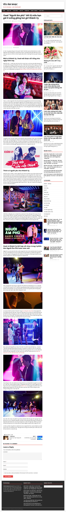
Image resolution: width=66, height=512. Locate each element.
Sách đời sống (47, 203)
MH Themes (21, 509)
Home (4, 10)
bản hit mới (24, 385)
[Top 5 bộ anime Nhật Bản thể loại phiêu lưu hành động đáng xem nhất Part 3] (46, 249)
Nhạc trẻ (9, 10)
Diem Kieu (15, 21)
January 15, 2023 (8, 21)
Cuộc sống (15, 10)
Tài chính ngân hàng (48, 209)
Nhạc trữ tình (46, 198)
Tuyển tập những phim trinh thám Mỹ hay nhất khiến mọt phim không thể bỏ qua (53, 86)
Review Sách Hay (47, 201)
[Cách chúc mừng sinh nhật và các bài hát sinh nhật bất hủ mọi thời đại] (53, 109)
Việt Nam (46, 216)
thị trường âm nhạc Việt (27, 311)
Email (4, 465)
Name (4, 461)
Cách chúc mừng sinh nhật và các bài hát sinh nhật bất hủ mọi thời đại (53, 113)
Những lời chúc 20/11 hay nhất (52, 61)
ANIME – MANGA (34, 10)
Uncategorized (47, 214)
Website (5, 469)
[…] (50, 43)
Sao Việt (45, 207)
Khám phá (27, 10)
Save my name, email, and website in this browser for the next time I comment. (21, 473)
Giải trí (21, 10)
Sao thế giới (46, 205)
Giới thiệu (41, 10)
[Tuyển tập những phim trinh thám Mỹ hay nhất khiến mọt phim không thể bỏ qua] (53, 82)
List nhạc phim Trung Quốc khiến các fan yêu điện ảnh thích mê (53, 138)
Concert (45, 185)
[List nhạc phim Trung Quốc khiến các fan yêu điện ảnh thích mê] (53, 134)
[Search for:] (53, 16)
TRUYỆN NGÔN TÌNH (48, 211)
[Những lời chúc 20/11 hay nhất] (53, 58)
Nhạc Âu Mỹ (46, 194)
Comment (5, 451)
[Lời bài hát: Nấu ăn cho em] (53, 34)
